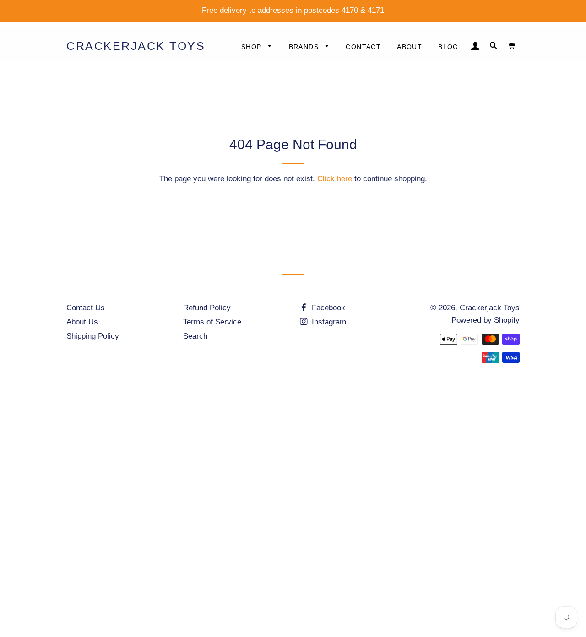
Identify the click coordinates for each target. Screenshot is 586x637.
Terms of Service (212, 322)
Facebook (327, 307)
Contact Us (85, 307)
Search (195, 336)
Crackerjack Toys (135, 45)
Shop (252, 46)
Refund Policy (207, 307)
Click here (334, 178)
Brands (305, 46)
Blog (448, 46)
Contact (363, 46)
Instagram (327, 322)
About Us (82, 322)
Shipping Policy (92, 336)
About (409, 46)
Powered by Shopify (485, 320)
